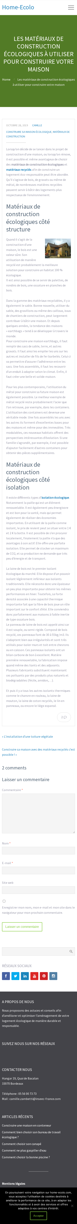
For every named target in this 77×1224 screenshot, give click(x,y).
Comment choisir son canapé (21, 1144)
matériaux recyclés (18, 170)
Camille (37, 125)
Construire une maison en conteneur (26, 1125)
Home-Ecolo (18, 7)
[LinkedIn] (25, 976)
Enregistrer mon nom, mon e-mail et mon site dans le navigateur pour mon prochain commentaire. (38, 910)
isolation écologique (55, 497)
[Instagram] (53, 976)
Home (6, 79)
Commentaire (12, 790)
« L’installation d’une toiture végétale (27, 736)
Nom (6, 843)
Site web (7, 883)
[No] (72, 1206)
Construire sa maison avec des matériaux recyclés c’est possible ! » (38, 752)
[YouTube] (34, 976)
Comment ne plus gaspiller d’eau (24, 1150)
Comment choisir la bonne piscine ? (26, 1157)
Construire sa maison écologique (29, 132)
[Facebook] (6, 976)
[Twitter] (15, 976)
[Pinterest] (44, 976)
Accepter (38, 1215)
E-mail (7, 863)
